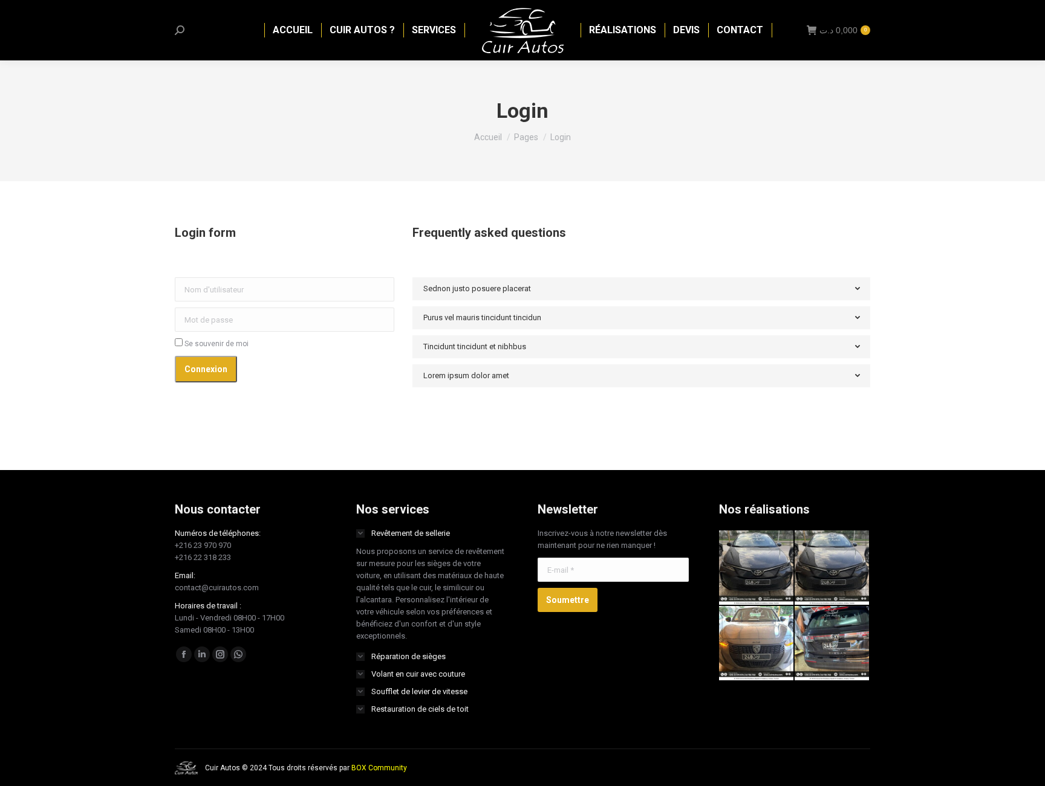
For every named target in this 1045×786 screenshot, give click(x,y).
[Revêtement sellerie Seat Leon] (757, 568)
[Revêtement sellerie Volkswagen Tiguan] (832, 643)
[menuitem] (292, 30)
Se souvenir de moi (216, 344)
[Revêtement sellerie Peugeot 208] (757, 643)
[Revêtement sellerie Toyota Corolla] (832, 568)
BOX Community (379, 768)
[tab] (641, 288)
